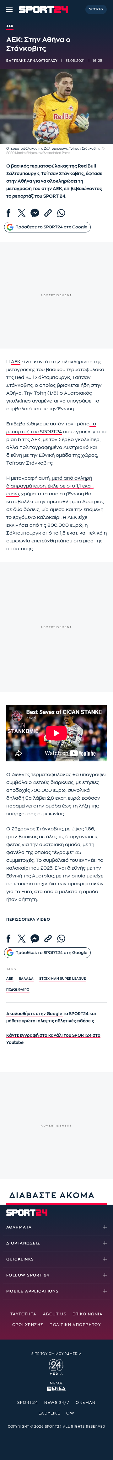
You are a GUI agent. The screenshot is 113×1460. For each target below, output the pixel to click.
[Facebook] (8, 213)
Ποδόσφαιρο (18, 989)
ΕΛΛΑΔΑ (26, 978)
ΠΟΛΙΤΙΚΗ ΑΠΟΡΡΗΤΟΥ (75, 1325)
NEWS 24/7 (56, 1402)
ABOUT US (55, 1314)
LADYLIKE (49, 1413)
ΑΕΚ (15, 362)
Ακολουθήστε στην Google (34, 1014)
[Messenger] (34, 213)
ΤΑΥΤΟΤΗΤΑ (23, 1314)
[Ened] (56, 1388)
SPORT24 (27, 1402)
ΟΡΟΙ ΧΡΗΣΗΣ (28, 1325)
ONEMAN (86, 1402)
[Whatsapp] (61, 213)
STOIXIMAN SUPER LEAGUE (62, 978)
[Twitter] (21, 213)
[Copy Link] (48, 213)
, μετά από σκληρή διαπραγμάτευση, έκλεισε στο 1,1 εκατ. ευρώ (50, 486)
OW (70, 1413)
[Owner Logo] (56, 1366)
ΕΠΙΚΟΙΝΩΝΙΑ (88, 1314)
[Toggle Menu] (9, 9)
